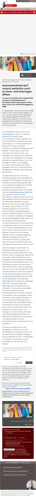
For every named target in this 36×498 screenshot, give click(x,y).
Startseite (6, 359)
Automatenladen (9, 452)
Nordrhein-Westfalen (24, 454)
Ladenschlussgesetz (21, 452)
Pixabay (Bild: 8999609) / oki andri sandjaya (27, 55)
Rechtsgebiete (19, 12)
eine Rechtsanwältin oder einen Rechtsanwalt (16, 494)
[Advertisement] (18, 34)
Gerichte (28, 12)
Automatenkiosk (20, 449)
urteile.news (10, 490)
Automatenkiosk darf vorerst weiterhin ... (18, 9)
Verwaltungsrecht (9, 449)
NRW (5, 456)
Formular (28, 495)
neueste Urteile (8, 12)
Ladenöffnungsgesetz (10, 454)
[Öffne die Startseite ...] (13, 4)
